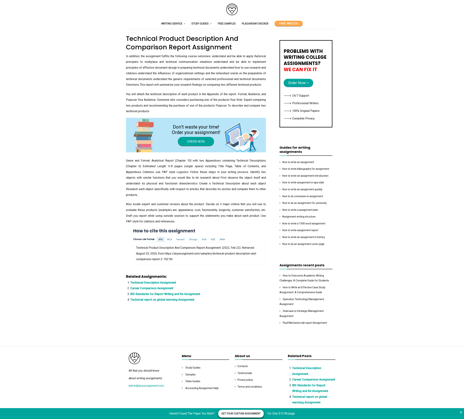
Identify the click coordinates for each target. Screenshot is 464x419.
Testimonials (244, 373)
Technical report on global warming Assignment (162, 299)
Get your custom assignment (241, 413)
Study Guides (200, 23)
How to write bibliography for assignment (305, 168)
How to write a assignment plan (300, 209)
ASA (204, 239)
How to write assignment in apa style (303, 182)
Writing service (171, 23)
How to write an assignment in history (303, 237)
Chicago (193, 239)
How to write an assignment (298, 162)
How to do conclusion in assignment (302, 196)
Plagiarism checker (255, 23)
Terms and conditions (249, 386)
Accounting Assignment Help (202, 388)
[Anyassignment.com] (232, 14)
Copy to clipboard (146, 253)
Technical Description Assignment (153, 282)
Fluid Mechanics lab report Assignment (305, 322)
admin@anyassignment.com (146, 385)
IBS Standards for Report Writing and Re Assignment (165, 294)
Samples (190, 374)
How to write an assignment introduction (305, 175)
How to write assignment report (300, 230)
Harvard (180, 239)
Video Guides (192, 381)
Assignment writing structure (299, 216)
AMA (222, 239)
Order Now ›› (298, 83)
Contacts (242, 366)
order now (196, 141)
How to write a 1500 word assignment (303, 223)
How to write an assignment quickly (302, 189)
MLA (169, 239)
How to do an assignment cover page (303, 244)
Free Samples (227, 23)
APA (160, 239)
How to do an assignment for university (304, 203)
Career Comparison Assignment (151, 288)
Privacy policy (245, 379)
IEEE (213, 239)
